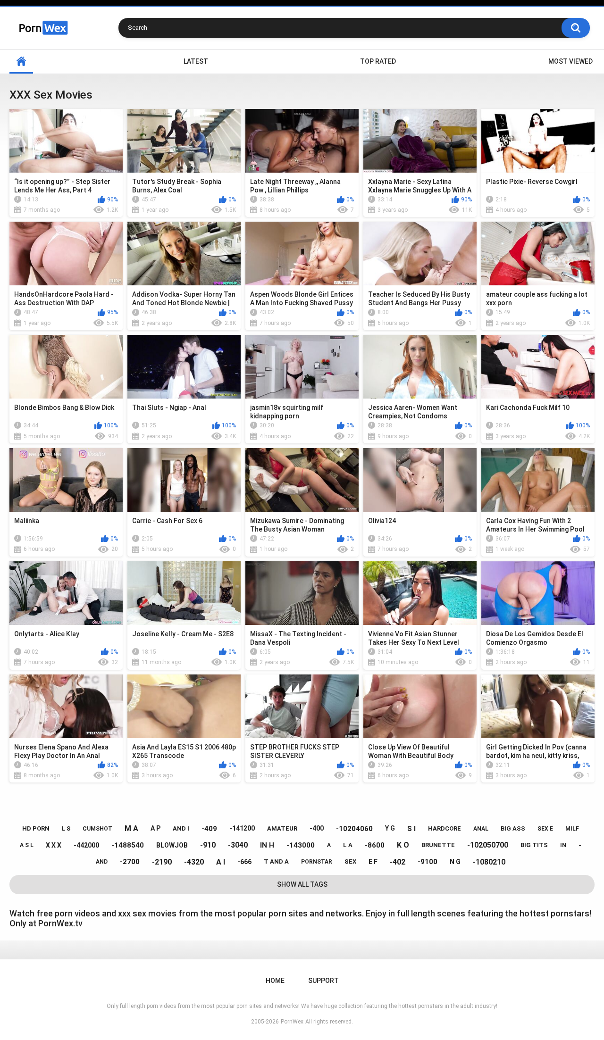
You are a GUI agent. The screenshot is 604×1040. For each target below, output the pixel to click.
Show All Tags (302, 884)
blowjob (172, 845)
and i (181, 828)
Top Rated (378, 61)
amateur (282, 828)
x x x (53, 845)
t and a (276, 861)
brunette (438, 845)
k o (403, 844)
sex (350, 861)
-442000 (86, 845)
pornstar (316, 861)
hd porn (36, 828)
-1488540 (127, 845)
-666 (244, 861)
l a (347, 845)
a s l (27, 845)
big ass (513, 828)
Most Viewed (570, 61)
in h (267, 845)
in (563, 845)
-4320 (194, 861)
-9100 (427, 861)
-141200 (242, 828)
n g (455, 861)
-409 (209, 828)
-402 (397, 861)
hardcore (444, 828)
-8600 (375, 845)
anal (480, 828)
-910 (208, 844)
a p (155, 828)
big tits (534, 845)
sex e (545, 828)
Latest (196, 61)
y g (390, 828)
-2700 (130, 861)
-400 (317, 828)
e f (373, 861)
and (102, 861)
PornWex (292, 1021)
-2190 (162, 861)
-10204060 (354, 828)
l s (66, 828)
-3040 (238, 844)
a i (220, 861)
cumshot (97, 828)
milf (572, 828)
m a (131, 828)
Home (21, 62)
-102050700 (487, 844)
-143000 (300, 845)
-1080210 (489, 861)
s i (411, 828)
